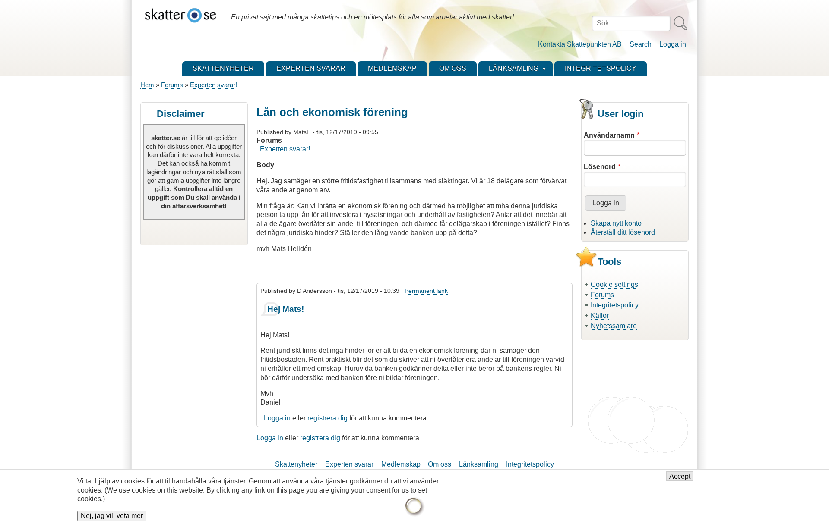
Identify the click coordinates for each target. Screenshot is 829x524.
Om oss (439, 464)
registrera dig (327, 418)
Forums (172, 84)
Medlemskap (401, 464)
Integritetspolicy (615, 305)
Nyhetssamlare (614, 325)
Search (641, 44)
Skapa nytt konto (616, 223)
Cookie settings (614, 284)
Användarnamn (609, 135)
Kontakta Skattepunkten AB (580, 44)
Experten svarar (349, 464)
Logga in (672, 44)
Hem (147, 84)
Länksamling (478, 464)
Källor (600, 315)
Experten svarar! (213, 84)
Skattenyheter (296, 464)
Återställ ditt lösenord (623, 232)
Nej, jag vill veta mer (112, 516)
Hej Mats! (285, 309)
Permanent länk (426, 290)
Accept (679, 476)
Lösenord (600, 166)
